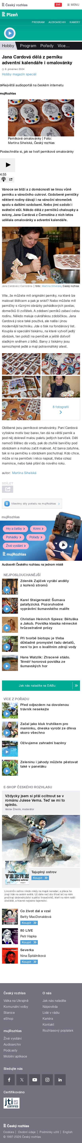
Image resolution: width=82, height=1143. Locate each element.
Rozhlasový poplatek (58, 1030)
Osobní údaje (27, 1132)
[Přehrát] (7, 165)
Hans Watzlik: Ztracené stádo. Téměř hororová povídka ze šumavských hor (45, 661)
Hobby (8, 45)
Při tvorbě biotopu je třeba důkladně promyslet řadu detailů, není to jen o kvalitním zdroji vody (48, 642)
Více (64, 45)
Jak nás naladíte (54, 1001)
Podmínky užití (49, 1132)
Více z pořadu (16, 699)
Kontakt (48, 1024)
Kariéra (48, 1019)
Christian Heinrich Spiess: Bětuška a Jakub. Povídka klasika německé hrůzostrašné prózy (49, 623)
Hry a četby (14, 529)
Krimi (36, 529)
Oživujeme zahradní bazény (43, 743)
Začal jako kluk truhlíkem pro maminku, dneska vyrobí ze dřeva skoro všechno (48, 728)
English (67, 1132)
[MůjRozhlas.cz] (8, 94)
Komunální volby (16, 1007)
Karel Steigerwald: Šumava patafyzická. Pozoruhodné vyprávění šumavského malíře (44, 604)
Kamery (75, 22)
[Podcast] (3, 180)
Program (38, 22)
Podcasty (11, 1050)
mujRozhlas (11, 517)
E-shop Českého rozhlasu (28, 787)
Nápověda (50, 1007)
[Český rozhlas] (14, 5)
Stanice (9, 1013)
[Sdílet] (10, 180)
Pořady (47, 45)
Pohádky (12, 537)
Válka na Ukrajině (16, 1001)
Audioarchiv (57, 22)
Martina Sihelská (20, 143)
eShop (8, 1019)
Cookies (8, 1132)
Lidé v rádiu (51, 1013)
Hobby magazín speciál (19, 74)
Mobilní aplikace (15, 1056)
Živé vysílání (14, 546)
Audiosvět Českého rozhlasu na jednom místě (32, 564)
